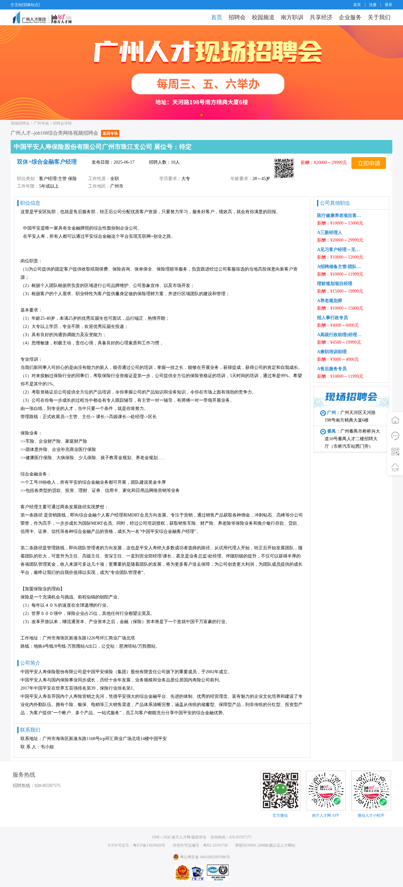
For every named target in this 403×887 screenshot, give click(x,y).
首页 (357, 5)
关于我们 (379, 17)
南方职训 (292, 17)
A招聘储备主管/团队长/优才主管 (340, 266)
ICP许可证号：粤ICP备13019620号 (136, 845)
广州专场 (41, 123)
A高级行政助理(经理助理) (340, 334)
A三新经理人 (329, 232)
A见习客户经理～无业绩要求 (340, 249)
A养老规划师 (329, 300)
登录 (388, 5)
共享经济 (321, 17)
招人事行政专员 (332, 317)
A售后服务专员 (332, 368)
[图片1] (201, 72)
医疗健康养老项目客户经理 (340, 215)
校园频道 (263, 17)
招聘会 (237, 17)
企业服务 (350, 17)
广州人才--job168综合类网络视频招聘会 (64, 133)
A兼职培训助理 (332, 351)
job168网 (45, 17)
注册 (373, 5)
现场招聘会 (20, 123)
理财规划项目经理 (334, 283)
